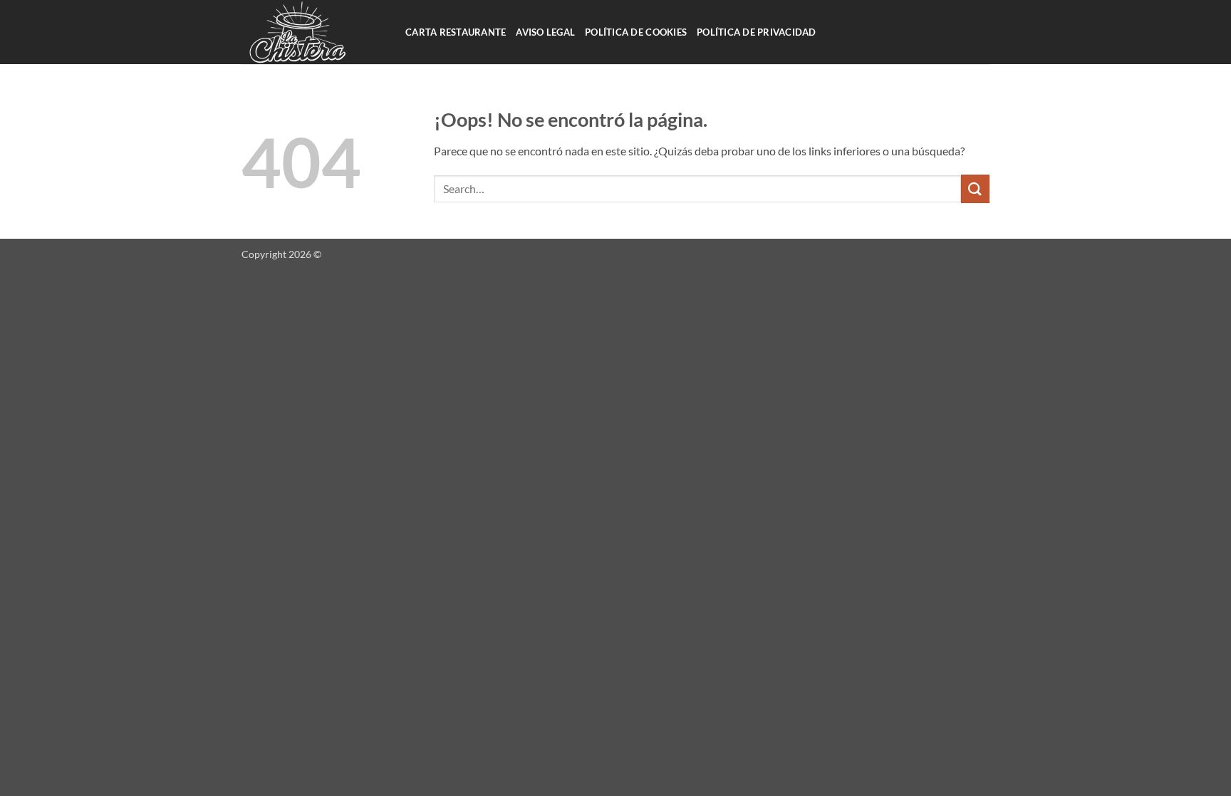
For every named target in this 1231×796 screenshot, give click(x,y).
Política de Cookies (636, 32)
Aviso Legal (545, 32)
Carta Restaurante (455, 32)
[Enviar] (975, 188)
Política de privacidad (756, 32)
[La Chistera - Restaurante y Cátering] (312, 32)
